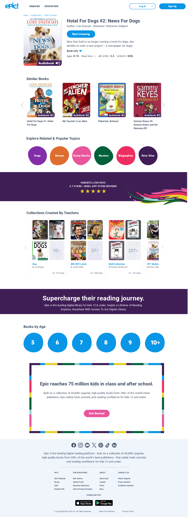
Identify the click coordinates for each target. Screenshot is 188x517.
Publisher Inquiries (126, 486)
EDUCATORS (51, 6)
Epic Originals (60, 479)
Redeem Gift (59, 489)
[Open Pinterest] (100, 445)
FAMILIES (34, 6)
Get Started (96, 413)
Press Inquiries (124, 482)
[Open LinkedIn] (114, 445)
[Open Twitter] (94, 445)
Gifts (56, 486)
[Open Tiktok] (107, 445)
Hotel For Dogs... (51, 15)
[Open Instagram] (80, 445)
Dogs (26, 15)
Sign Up (172, 6)
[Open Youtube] (87, 445)
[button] (48, 247)
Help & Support (124, 479)
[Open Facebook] (73, 445)
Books (56, 482)
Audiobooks (36, 15)
